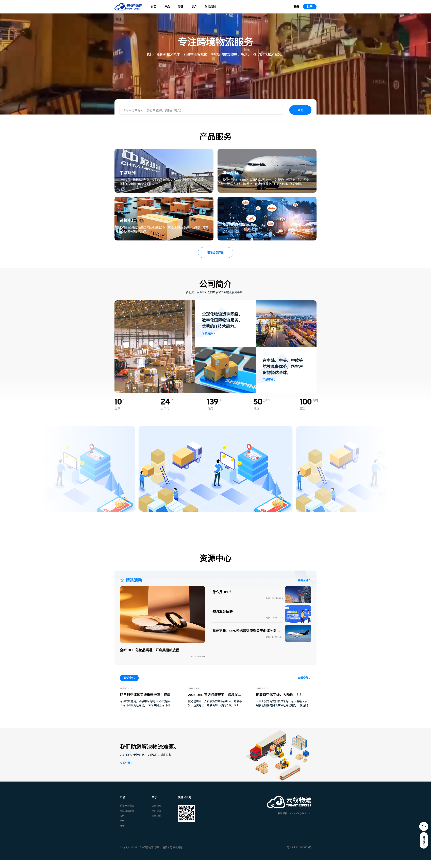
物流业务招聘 (222, 611)
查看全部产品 (215, 252)
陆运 (122, 825)
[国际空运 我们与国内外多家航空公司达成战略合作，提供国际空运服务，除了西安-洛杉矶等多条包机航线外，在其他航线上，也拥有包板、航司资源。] (267, 150)
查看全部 (303, 580)
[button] (142, 468)
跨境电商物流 (127, 805)
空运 (122, 820)
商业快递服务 (127, 810)
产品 (167, 6)
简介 (194, 6)
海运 (122, 815)
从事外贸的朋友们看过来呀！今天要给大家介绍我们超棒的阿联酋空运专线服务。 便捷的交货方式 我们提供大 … (283, 705)
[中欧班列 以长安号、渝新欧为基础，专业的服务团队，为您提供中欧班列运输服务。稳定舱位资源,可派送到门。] (163, 150)
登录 (296, 6)
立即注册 (125, 762)
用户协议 (156, 810)
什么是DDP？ (222, 592)
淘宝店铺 (210, 6)
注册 (309, 6)
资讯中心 (129, 677)
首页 (153, 6)
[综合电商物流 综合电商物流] (267, 198)
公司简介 (156, 805)
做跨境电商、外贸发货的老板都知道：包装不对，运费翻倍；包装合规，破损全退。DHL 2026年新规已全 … (215, 705)
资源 (180, 6)
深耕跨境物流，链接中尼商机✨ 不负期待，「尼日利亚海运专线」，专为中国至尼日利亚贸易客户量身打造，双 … (146, 705)
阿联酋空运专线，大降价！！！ (279, 695)
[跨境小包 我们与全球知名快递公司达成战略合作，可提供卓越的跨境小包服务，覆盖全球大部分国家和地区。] (163, 198)
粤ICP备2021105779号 (299, 847)
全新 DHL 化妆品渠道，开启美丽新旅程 (149, 650)
